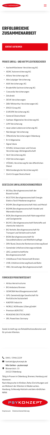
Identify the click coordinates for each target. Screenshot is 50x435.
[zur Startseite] (11, 5)
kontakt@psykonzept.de (16, 361)
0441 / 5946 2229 (14, 357)
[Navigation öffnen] (45, 5)
